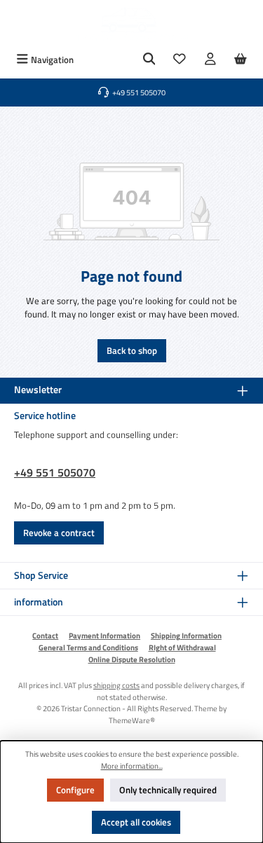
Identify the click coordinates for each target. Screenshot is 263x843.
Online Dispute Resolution (131, 659)
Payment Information (104, 635)
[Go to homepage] (132, 24)
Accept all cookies (136, 822)
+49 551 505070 (54, 472)
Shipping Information (186, 635)
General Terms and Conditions (88, 647)
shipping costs (116, 685)
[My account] (210, 59)
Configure (75, 790)
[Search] (149, 59)
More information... (132, 766)
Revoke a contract (59, 533)
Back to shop (132, 350)
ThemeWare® (132, 720)
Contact (45, 635)
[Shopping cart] (240, 59)
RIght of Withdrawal (182, 647)
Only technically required (168, 790)
